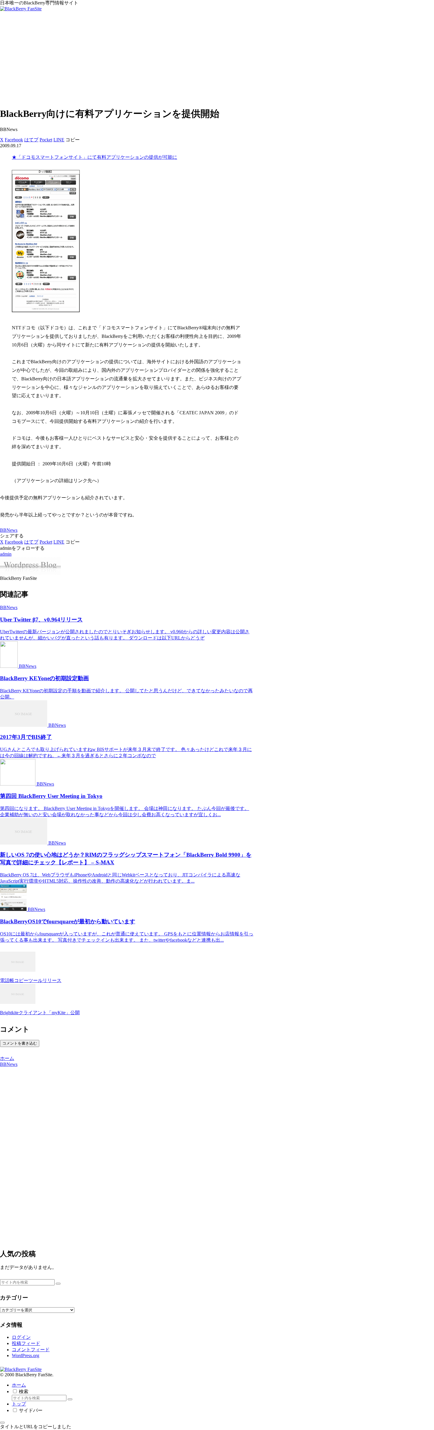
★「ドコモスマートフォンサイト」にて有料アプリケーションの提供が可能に (94, 157)
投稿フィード (26, 1343)
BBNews (8, 530)
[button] (73, 139)
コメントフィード (31, 1349)
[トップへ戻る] (2, 1423)
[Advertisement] (217, 60)
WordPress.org (25, 1355)
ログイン (21, 1337)
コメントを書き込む (19, 1043)
